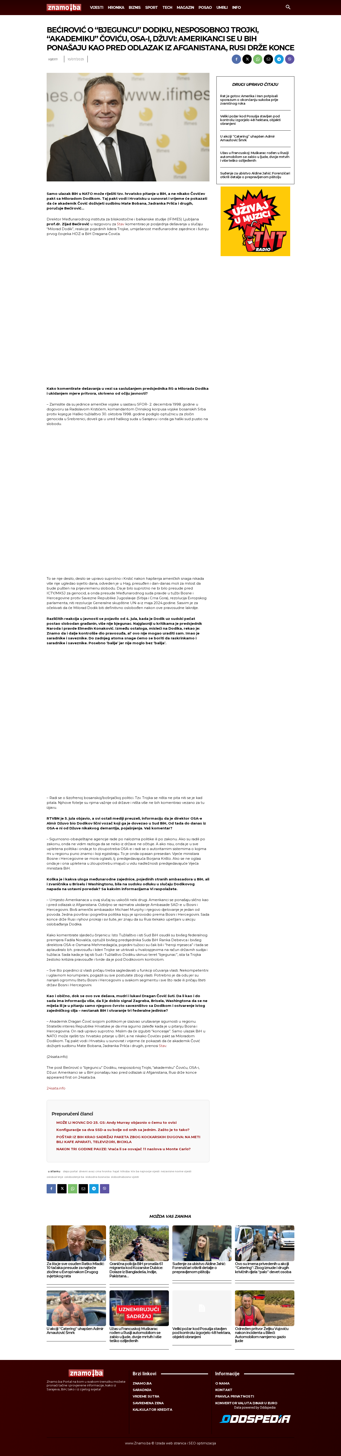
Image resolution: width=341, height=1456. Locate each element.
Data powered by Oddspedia (255, 1407)
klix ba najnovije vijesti (145, 1171)
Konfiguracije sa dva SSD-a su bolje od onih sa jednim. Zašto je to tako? (123, 1129)
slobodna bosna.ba (97, 1177)
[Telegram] (279, 59)
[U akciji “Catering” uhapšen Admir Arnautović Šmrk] (76, 1308)
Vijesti (52, 59)
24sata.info (56, 1088)
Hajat (116, 1171)
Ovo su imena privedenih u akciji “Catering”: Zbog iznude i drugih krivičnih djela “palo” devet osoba (263, 1268)
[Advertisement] (128, 311)
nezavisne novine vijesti (176, 1171)
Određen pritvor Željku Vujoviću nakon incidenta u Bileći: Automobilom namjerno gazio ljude (261, 1335)
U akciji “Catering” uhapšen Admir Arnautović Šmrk (247, 138)
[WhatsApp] (257, 59)
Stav (120, 224)
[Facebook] (236, 59)
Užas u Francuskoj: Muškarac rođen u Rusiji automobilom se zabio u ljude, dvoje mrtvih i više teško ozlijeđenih (254, 156)
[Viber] (289, 59)
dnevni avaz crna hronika (95, 1171)
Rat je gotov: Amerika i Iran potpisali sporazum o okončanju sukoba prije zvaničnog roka (249, 100)
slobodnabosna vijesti (125, 1177)
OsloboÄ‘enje (55, 1177)
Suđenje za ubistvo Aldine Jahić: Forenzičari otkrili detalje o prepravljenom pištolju (255, 175)
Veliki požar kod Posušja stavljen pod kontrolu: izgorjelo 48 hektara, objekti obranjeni (250, 120)
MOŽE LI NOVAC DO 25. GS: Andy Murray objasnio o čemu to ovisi (116, 1122)
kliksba (125, 1171)
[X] (247, 59)
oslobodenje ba (74, 1177)
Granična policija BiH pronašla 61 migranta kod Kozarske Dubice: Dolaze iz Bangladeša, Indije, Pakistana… (136, 1270)
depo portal (70, 1171)
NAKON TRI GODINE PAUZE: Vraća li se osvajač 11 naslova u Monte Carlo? (123, 1149)
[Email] (268, 59)
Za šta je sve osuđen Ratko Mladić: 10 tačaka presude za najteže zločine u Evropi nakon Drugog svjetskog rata (75, 1270)
